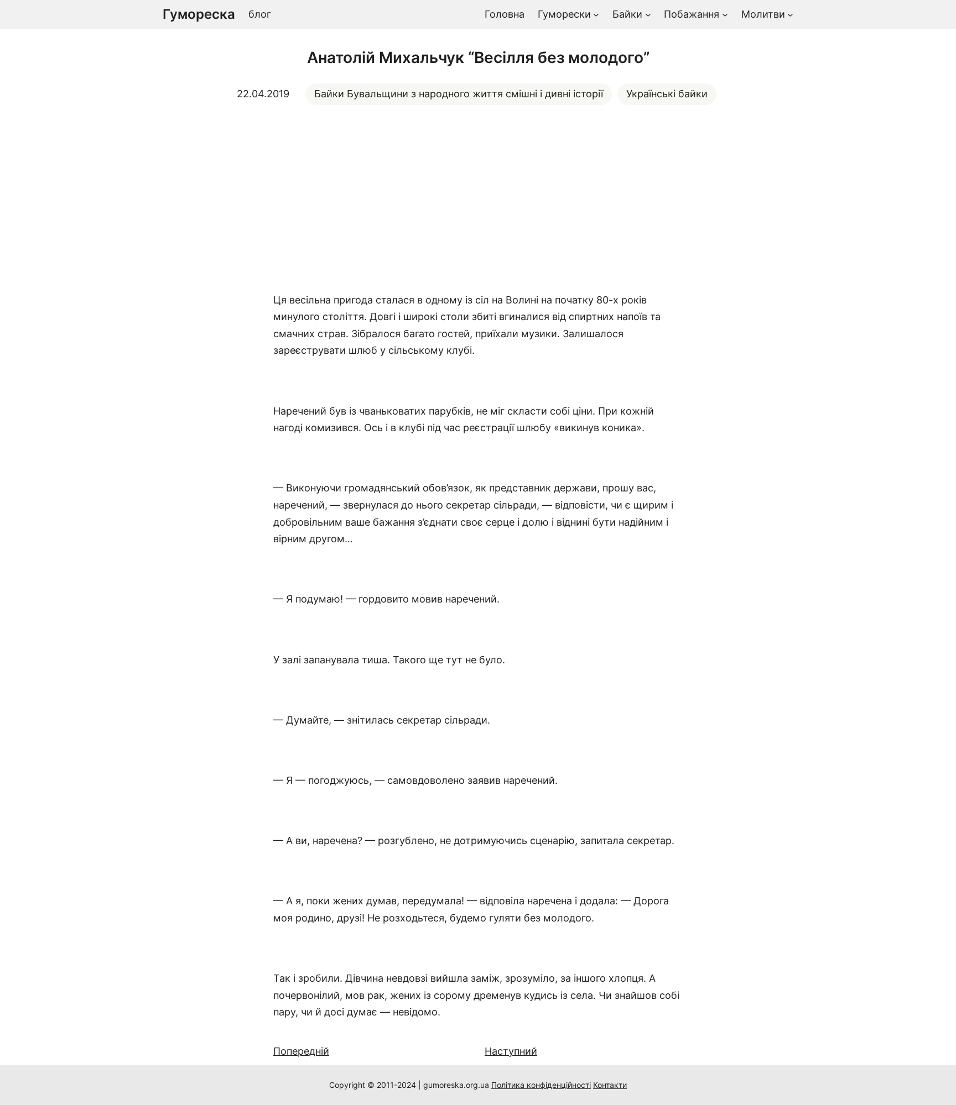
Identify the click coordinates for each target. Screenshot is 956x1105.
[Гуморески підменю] (596, 15)
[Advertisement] (478, 198)
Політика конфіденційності (541, 1085)
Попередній (301, 1051)
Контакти (610, 1085)
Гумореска (199, 14)
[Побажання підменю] (725, 15)
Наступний (511, 1051)
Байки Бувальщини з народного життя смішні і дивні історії (458, 93)
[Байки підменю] (648, 15)
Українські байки (667, 93)
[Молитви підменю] (790, 15)
